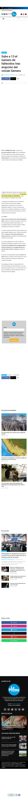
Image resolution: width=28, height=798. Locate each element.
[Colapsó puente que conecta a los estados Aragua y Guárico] (5, 578)
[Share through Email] (19, 795)
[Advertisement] (14, 36)
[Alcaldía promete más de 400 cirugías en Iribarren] (23, 738)
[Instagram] (8, 709)
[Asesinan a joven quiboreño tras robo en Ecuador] (5, 585)
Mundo (4, 52)
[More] (18, 78)
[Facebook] (5, 709)
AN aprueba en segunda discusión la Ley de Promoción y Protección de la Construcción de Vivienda (13, 555)
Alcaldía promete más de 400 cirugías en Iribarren (8, 738)
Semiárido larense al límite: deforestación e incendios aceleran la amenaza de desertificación (8, 753)
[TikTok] (15, 709)
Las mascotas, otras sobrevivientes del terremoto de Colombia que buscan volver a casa (13, 485)
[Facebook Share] (9, 795)
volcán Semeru (16, 374)
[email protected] (16, 703)
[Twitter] (19, 709)
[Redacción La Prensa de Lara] (2, 75)
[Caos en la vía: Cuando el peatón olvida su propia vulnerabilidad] (23, 746)
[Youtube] (23, 709)
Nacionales (4, 551)
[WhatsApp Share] (14, 795)
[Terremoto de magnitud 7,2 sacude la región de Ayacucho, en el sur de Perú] (14, 447)
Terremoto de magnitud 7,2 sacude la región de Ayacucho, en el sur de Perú (13, 458)
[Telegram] (12, 709)
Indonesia (10, 374)
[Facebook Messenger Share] (16, 795)
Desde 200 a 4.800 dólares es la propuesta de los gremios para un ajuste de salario (13, 727)
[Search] (25, 18)
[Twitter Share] (11, 795)
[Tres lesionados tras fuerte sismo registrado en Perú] (14, 422)
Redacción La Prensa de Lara (7, 559)
